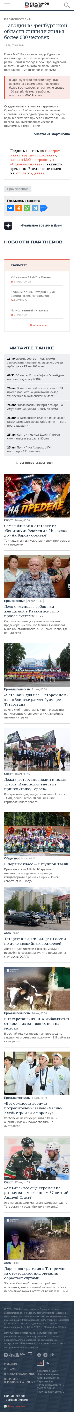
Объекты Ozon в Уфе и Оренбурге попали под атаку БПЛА (35, 377)
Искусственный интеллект (29, 312)
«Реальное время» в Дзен (41, 225)
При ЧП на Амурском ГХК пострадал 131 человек (29, 449)
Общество (11, 858)
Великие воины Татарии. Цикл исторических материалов (33, 296)
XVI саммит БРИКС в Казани (31, 279)
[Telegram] (35, 208)
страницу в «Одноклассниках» (32, 161)
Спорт (8, 520)
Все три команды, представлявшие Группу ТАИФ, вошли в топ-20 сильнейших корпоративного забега (35, 790)
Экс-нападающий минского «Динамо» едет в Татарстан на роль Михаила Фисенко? (36, 1197)
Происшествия (17, 19)
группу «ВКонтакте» (39, 155)
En (47, 1363)
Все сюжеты (38, 325)
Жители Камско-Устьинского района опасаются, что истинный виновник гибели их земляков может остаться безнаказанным (36, 1279)
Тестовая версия (16, 1400)
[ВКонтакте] (10, 208)
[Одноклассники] (18, 208)
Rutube (21, 173)
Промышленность (17, 689)
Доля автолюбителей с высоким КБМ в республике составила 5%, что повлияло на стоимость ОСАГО (35, 947)
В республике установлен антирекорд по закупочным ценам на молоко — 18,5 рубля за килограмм (37, 1029)
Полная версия (14, 1396)
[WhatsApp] (27, 208)
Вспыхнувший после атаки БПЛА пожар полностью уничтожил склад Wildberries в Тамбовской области (35, 392)
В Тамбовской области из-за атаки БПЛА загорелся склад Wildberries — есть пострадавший (36, 421)
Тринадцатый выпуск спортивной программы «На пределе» (37, 534)
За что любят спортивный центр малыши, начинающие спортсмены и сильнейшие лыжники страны (36, 706)
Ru (40, 1362)
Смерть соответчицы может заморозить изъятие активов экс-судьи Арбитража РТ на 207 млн (35, 362)
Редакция (10, 1364)
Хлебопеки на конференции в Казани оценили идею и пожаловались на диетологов (33, 1114)
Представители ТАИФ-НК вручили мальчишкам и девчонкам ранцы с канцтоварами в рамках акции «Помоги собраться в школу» (36, 872)
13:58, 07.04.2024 (14, 45)
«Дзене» (37, 173)
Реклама (10, 1369)
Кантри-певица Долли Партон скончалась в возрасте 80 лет (33, 436)
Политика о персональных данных (19, 1380)
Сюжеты (19, 265)
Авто (7, 933)
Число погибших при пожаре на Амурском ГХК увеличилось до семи (35, 407)
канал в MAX (20, 159)
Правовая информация (19, 1374)
